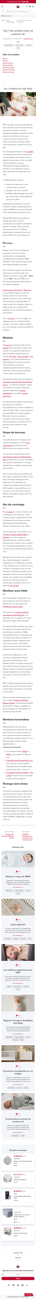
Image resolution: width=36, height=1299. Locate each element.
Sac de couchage (8, 65)
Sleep (18, 48)
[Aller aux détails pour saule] (18, 1222)
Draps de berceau (8, 63)
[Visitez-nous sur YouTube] (18, 1285)
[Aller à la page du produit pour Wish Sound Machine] (7, 1180)
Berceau (5, 58)
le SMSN (30, 151)
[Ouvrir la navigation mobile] (2, 6)
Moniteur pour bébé (8, 67)
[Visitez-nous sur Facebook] (9, 1285)
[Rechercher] (3, 11)
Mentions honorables (9, 69)
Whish (24, 751)
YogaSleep (17, 1158)
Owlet (15, 1193)
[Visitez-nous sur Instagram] (13, 1285)
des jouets (12, 356)
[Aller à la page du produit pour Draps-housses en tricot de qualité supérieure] (7, 1216)
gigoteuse (9, 511)
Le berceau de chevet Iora (12, 290)
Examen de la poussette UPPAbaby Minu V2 (7, 836)
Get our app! (28, 1294)
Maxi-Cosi (27, 290)
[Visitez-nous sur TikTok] (27, 1285)
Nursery (16, 938)
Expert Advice (9, 890)
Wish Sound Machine (20, 1179)
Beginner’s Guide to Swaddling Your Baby (18, 1021)
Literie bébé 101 (18, 924)
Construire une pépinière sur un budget (18, 1072)
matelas (5, 348)
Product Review (19, 45)
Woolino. (6, 537)
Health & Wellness (9, 45)
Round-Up (29, 45)
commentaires (28, 38)
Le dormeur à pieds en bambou (17, 772)
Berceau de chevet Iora (20, 1233)
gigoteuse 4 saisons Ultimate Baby (15, 534)
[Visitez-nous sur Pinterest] (22, 1285)
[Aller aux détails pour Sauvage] (16, 1222)
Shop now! (25, 1)
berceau (11, 318)
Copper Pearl (17, 1212)
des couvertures (23, 356)
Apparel (9, 986)
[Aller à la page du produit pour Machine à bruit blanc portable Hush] (7, 1162)
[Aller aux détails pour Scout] (14, 1222)
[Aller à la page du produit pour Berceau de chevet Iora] (7, 1233)
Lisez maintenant (17, 887)
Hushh (8, 754)
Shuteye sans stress (8, 72)
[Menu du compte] (27, 6)
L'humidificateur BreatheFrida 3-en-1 (19, 760)
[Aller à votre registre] (30, 6)
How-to (28, 890)
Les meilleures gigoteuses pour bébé (18, 971)
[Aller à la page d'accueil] (18, 6)
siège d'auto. (14, 585)
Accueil (3, 20)
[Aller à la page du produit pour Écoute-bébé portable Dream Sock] (7, 1197)
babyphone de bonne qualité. (13, 606)
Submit (18, 1278)
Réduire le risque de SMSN (18, 876)
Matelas (5, 60)
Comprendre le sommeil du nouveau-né (18, 1120)
